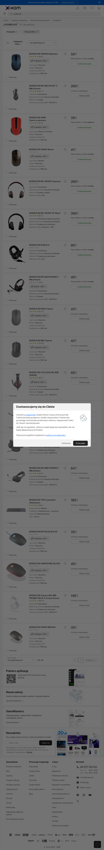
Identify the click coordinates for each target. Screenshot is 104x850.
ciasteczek (30, 414)
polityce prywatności (56, 435)
